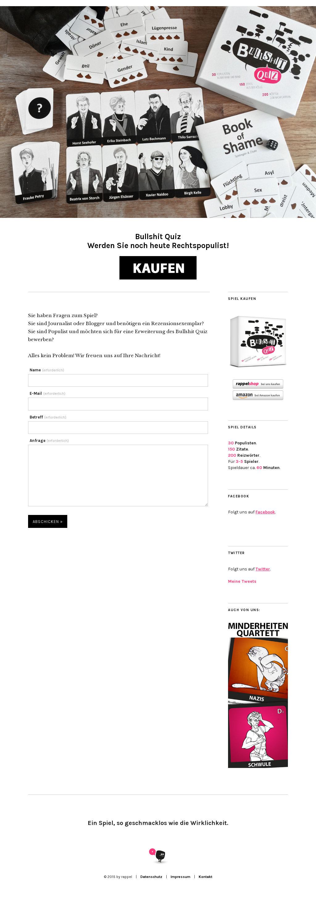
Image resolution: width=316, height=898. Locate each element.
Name (47, 370)
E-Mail (47, 393)
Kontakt (205, 877)
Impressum (180, 877)
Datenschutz (151, 877)
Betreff (48, 417)
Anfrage (49, 440)
